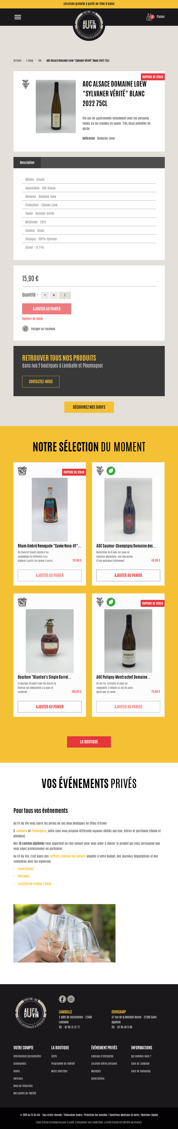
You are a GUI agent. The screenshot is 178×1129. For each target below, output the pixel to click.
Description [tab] (27, 163)
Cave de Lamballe (140, 1064)
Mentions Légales (149, 1115)
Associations (26, 869)
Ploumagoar (38, 831)
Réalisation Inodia (73, 1115)
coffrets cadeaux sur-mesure (67, 856)
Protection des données (95, 1115)
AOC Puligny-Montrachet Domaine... (123, 678)
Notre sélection (59, 1071)
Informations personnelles (27, 1056)
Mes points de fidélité (24, 1093)
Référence (89, 138)
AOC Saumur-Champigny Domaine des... (126, 546)
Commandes (19, 1064)
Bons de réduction (23, 1086)
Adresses (18, 1078)
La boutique (89, 742)
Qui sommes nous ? (141, 1056)
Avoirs (16, 1071)
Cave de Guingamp (140, 1071)
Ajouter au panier (47, 309)
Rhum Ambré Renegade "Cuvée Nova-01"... (49, 546)
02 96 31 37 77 (72, 1027)
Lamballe (21, 831)
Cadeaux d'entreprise (102, 1056)
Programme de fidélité (63, 1064)
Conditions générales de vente (124, 1115)
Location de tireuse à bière (34, 884)
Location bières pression (104, 1064)
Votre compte (23, 1048)
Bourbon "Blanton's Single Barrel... (44, 678)
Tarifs (54, 1056)
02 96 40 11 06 (124, 1027)
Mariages (23, 876)
